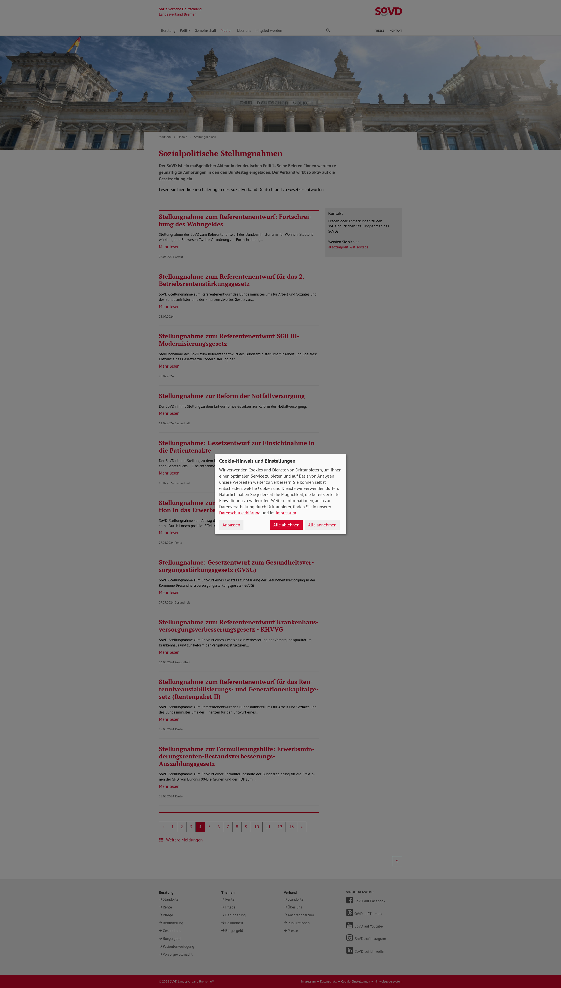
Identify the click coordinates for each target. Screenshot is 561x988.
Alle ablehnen (286, 525)
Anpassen (231, 525)
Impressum (286, 513)
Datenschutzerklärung (240, 513)
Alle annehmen (322, 525)
